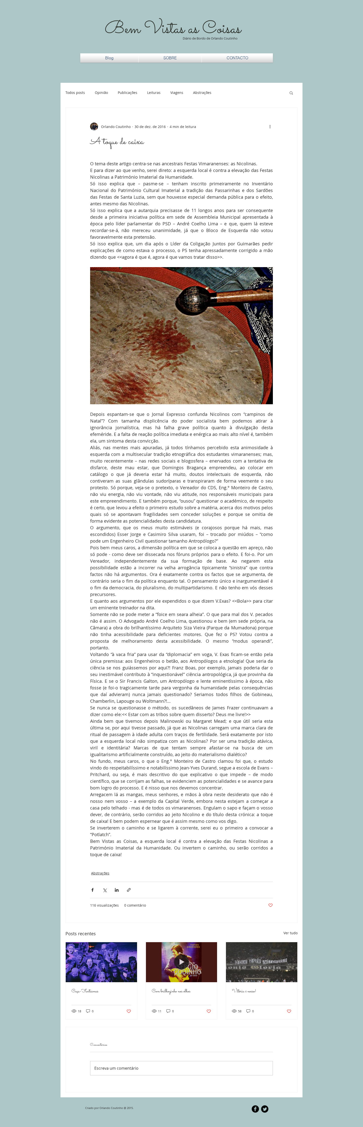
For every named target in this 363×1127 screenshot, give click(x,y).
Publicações (127, 92)
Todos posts (75, 92)
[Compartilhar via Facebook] (92, 890)
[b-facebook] (255, 1109)
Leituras (154, 92)
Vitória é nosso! (244, 991)
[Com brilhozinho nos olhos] (181, 962)
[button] (291, 93)
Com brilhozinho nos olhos (171, 991)
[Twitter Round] (264, 1109)
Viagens (176, 92)
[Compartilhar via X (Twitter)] (104, 890)
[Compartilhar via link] (128, 890)
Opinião (101, 92)
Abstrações (202, 92)
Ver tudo (290, 933)
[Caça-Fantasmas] (101, 962)
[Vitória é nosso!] (261, 962)
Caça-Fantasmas (85, 991)
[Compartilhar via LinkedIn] (116, 890)
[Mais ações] (270, 126)
